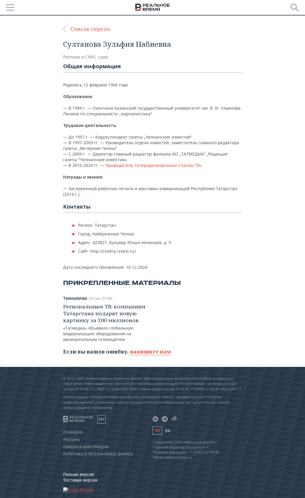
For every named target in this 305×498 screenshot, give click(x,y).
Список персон (90, 28)
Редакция (73, 432)
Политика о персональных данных (98, 454)
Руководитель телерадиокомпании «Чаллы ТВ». (154, 165)
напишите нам (150, 351)
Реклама (71, 440)
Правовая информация (85, 447)
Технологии (75, 298)
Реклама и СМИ (79, 57)
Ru (157, 430)
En (167, 430)
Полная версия (78, 474)
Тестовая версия (80, 480)
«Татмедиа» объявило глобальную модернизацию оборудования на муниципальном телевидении (104, 322)
